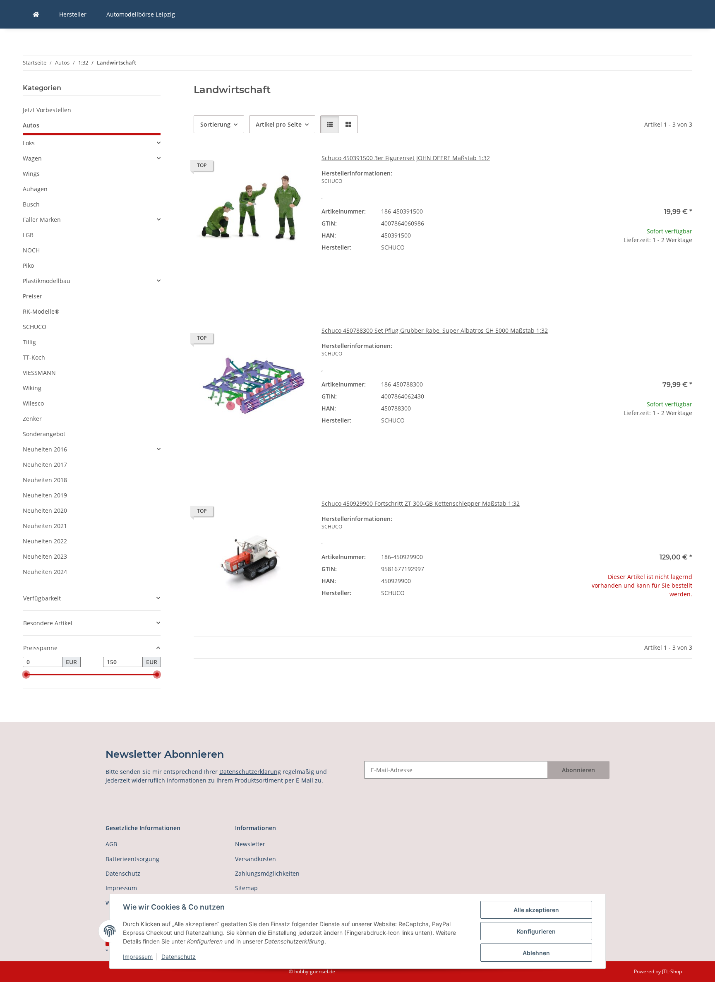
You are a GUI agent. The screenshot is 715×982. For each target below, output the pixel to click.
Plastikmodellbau (46, 281)
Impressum (138, 956)
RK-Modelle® (41, 311)
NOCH (31, 250)
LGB (28, 235)
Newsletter (250, 844)
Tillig (29, 342)
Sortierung (215, 124)
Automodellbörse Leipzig (140, 14)
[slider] (26, 674)
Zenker (32, 419)
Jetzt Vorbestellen (47, 110)
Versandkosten (255, 859)
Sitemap (246, 888)
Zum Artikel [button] (635, 620)
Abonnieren (578, 770)
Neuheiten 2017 (45, 464)
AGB (111, 844)
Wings (31, 174)
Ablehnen (536, 952)
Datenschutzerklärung (250, 772)
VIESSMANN (39, 373)
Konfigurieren (536, 931)
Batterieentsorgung (132, 859)
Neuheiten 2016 (45, 449)
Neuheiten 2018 (45, 480)
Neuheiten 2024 (45, 572)
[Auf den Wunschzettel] (294, 167)
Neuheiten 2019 (45, 495)
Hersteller (72, 14)
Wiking (32, 388)
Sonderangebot (44, 434)
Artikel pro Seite (279, 124)
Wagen (32, 158)
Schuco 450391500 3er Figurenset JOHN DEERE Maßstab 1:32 (406, 158)
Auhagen (35, 189)
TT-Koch (34, 357)
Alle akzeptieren (536, 909)
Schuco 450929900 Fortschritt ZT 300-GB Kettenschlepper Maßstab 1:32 (421, 503)
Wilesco (33, 403)
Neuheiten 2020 (45, 510)
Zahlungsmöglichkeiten (267, 873)
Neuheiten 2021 (45, 526)
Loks (29, 143)
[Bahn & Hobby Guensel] (36, 14)
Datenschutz (178, 956)
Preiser (32, 296)
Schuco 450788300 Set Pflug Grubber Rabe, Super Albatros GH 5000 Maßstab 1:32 (435, 330)
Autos (31, 125)
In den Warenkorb (634, 291)
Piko (28, 265)
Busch (31, 204)
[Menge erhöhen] (685, 266)
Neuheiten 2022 (45, 541)
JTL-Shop (672, 971)
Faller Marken (42, 219)
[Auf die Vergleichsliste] (273, 167)
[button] (329, 124)
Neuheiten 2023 (45, 556)
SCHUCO (34, 327)
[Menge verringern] (584, 266)
